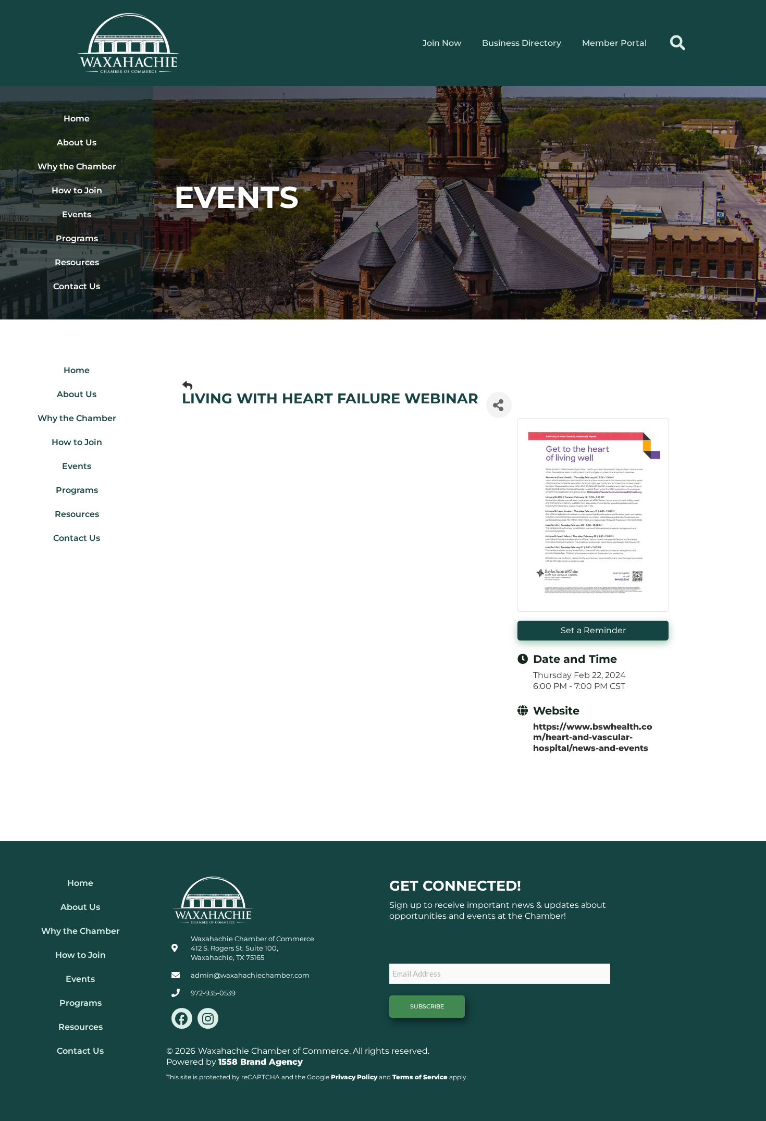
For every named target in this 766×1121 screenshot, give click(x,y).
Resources (77, 262)
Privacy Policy (354, 1077)
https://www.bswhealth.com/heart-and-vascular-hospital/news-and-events (592, 738)
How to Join (77, 190)
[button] (677, 43)
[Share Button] (499, 405)
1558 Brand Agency (260, 1062)
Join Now (442, 43)
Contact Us (76, 286)
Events (76, 214)
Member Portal (614, 43)
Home (77, 119)
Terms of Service (420, 1077)
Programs (77, 238)
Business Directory (521, 43)
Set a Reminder (593, 630)
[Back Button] (187, 385)
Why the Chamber (77, 166)
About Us (76, 142)
